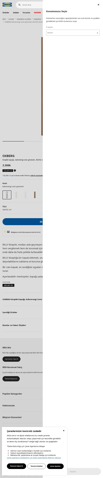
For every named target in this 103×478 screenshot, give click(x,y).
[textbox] (72, 33)
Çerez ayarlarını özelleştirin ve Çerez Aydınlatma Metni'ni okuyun (34, 457)
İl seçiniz (49, 27)
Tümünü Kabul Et (16, 466)
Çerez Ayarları (55, 466)
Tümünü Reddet (37, 466)
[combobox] (73, 33)
